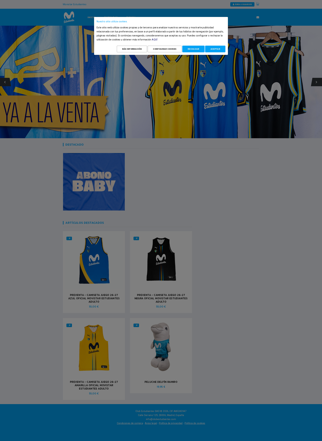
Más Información (132, 48)
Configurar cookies (164, 48)
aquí (154, 39)
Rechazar (193, 48)
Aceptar (215, 48)
